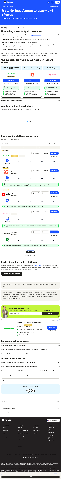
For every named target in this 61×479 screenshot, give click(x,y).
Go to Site (11, 80)
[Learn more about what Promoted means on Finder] (58, 321)
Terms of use (17, 454)
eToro (12, 154)
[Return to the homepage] (8, 2)
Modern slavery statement (40, 454)
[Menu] (2, 2)
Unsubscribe (41, 316)
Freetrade (13, 212)
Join (57, 2)
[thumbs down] (33, 390)
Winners (11, 316)
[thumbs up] (28, 390)
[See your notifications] (52, 2)
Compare (46, 153)
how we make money (49, 464)
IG (11, 171)
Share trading (9, 6)
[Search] (48, 2)
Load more (30, 251)
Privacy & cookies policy (27, 454)
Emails (25, 316)
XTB (12, 193)
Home (3, 6)
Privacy (57, 316)
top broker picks (36, 35)
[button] (50, 313)
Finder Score (37, 265)
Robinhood (14, 232)
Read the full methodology (12, 273)
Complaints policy (52, 454)
